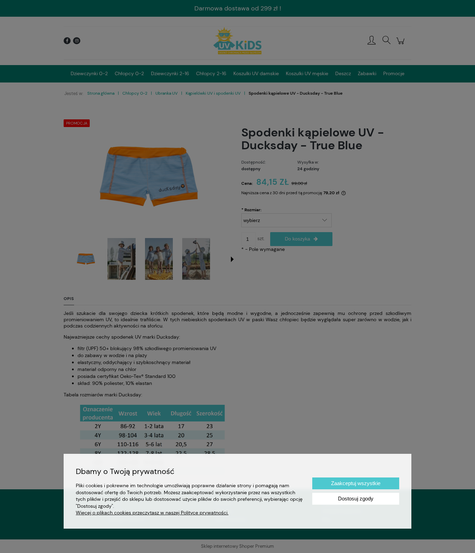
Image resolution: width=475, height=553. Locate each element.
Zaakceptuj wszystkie (355, 483)
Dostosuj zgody (355, 498)
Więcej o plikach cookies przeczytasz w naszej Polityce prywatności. (152, 512)
